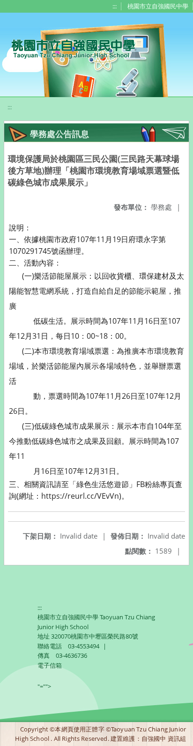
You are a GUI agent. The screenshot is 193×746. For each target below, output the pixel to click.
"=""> (44, 686)
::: (114, 6)
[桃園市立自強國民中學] (68, 48)
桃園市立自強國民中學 (157, 6)
